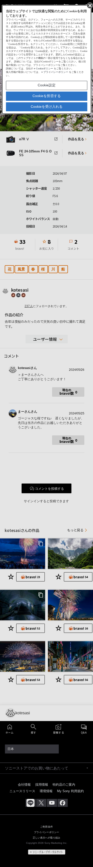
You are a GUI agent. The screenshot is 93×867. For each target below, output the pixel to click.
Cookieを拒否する (46, 96)
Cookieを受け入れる (46, 107)
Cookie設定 (47, 85)
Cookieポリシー (44, 68)
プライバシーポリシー (55, 72)
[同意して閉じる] (89, 5)
